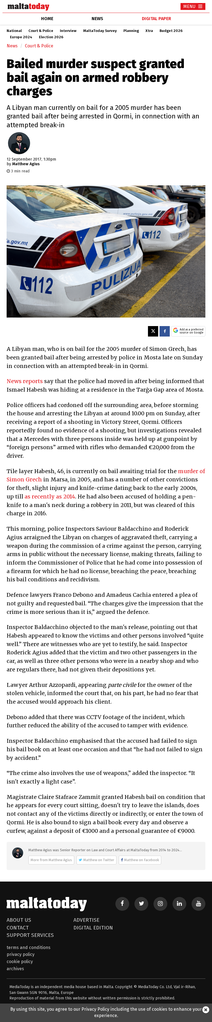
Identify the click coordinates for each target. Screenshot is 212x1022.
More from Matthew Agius (51, 860)
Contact (18, 928)
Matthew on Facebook (141, 860)
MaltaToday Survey (100, 31)
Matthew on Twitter (98, 860)
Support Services (30, 935)
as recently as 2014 (50, 496)
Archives (15, 968)
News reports (25, 381)
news (97, 18)
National (14, 31)
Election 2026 (51, 37)
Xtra (149, 31)
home (47, 18)
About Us (19, 920)
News (12, 45)
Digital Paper (156, 18)
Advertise (86, 920)
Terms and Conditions (29, 947)
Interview (68, 31)
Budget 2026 (171, 31)
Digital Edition (93, 928)
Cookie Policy (20, 961)
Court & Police (40, 31)
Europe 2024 (21, 37)
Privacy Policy (21, 954)
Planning (131, 31)
